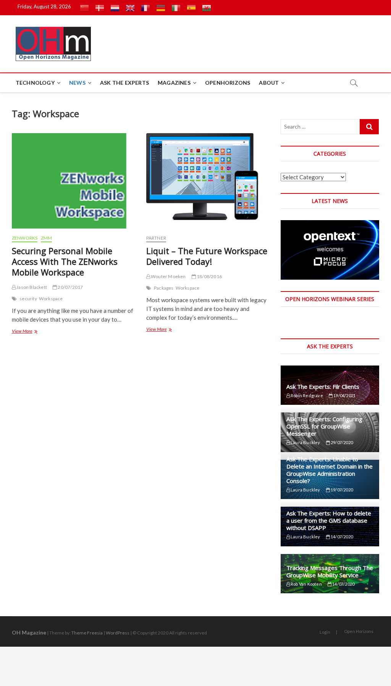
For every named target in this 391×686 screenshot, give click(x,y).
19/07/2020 (341, 489)
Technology (35, 82)
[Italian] (176, 7)
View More (24, 332)
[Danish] (99, 7)
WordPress (117, 633)
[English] (130, 7)
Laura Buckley (305, 442)
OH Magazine (29, 632)
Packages (164, 288)
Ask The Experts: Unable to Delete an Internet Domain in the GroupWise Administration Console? (329, 470)
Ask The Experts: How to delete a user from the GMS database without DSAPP (328, 520)
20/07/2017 (70, 287)
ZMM (46, 238)
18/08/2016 (209, 276)
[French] (145, 7)
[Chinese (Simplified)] (84, 7)
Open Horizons (358, 631)
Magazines (174, 82)
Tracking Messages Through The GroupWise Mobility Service (329, 571)
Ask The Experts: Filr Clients (322, 386)
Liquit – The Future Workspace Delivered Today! (206, 256)
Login (325, 632)
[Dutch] (115, 7)
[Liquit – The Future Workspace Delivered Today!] (207, 181)
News (77, 82)
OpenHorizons (227, 82)
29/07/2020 (341, 442)
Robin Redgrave (306, 395)
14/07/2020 (341, 536)
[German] (160, 7)
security (28, 298)
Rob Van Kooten (306, 583)
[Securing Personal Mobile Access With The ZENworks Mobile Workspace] (73, 181)
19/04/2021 (344, 395)
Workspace (51, 298)
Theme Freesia (87, 633)
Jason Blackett (31, 287)
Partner (156, 238)
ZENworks (25, 238)
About (269, 82)
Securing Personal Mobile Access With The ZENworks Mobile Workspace (65, 261)
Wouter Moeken (168, 276)
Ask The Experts (124, 82)
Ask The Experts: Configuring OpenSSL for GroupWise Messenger (324, 426)
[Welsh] (206, 7)
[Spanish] (191, 7)
